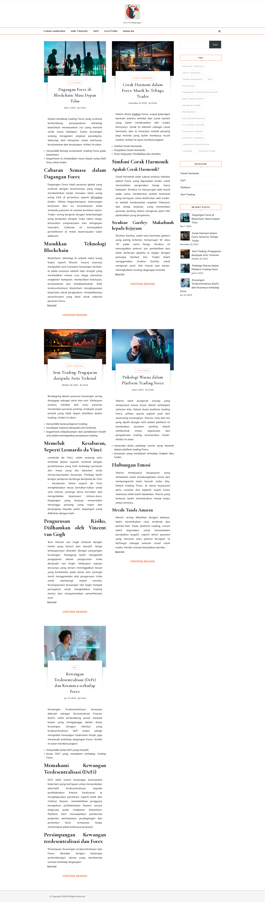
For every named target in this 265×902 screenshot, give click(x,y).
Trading (187, 151)
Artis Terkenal (191, 73)
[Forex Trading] (132, 12)
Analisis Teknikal (193, 66)
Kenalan (128, 31)
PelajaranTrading (193, 118)
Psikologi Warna (192, 131)
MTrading (96, 197)
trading (136, 114)
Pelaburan (188, 112)
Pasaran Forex (191, 105)
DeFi (96, 31)
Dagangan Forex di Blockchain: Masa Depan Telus (75, 95)
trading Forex (207, 151)
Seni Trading (79, 31)
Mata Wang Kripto (193, 99)
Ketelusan (188, 86)
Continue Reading (75, 314)
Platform (110, 31)
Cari (215, 44)
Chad (83, 108)
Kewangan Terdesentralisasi (200, 92)
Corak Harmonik (54, 31)
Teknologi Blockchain (195, 144)
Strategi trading (193, 138)
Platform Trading (193, 125)
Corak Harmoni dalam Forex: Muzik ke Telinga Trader (143, 90)
